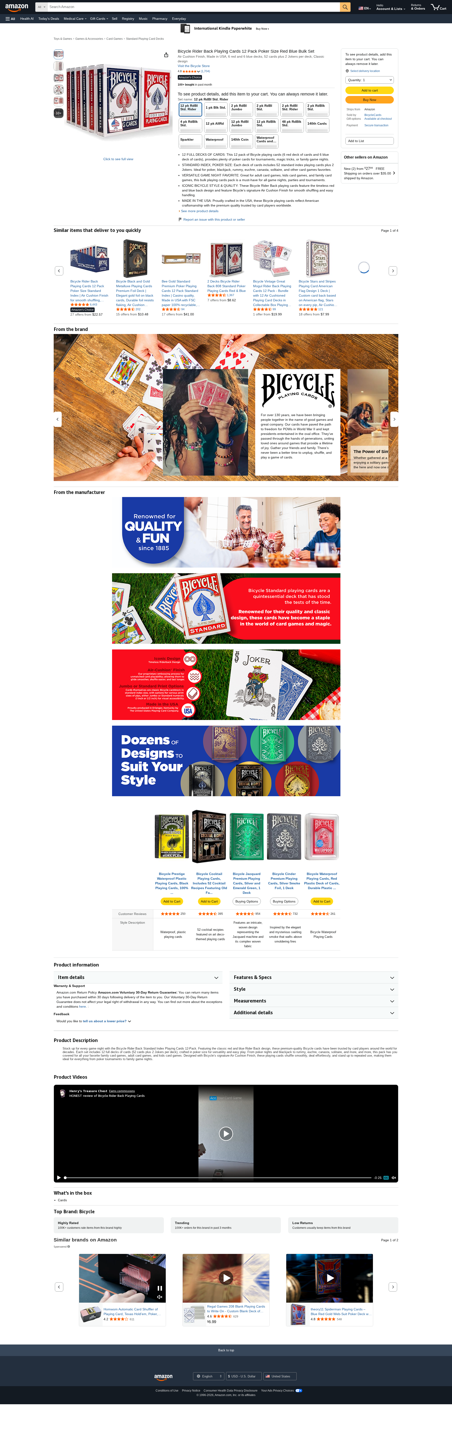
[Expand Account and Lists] (404, 9)
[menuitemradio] (386, 1178)
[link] (89, 290)
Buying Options (246, 901)
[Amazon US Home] (163, 1378)
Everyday (179, 18)
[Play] (57, 1178)
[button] (10, 18)
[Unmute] (393, 1177)
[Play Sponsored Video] (226, 1278)
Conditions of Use (167, 1390)
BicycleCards (372, 115)
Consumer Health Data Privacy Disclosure (231, 1390)
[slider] (217, 1177)
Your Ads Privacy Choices (277, 1390)
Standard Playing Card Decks (145, 38)
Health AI (27, 18)
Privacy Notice (191, 1390)
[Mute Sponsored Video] (160, 1297)
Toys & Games (63, 38)
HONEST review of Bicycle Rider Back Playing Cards (107, 1096)
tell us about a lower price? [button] (105, 1021)
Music (143, 18)
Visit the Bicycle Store (194, 66)
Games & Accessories (89, 38)
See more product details (199, 211)
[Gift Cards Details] (107, 18)
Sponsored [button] (60, 1246)
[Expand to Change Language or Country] (370, 8)
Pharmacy (159, 18)
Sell (114, 18)
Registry (128, 18)
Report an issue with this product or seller (214, 219)
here (82, 1006)
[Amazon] (17, 7)
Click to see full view (118, 159)
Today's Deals (48, 18)
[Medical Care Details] (86, 18)
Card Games (114, 38)
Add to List (356, 141)
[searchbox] (194, 7)
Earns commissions (122, 1091)
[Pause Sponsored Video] (160, 1288)
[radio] (58, 54)
